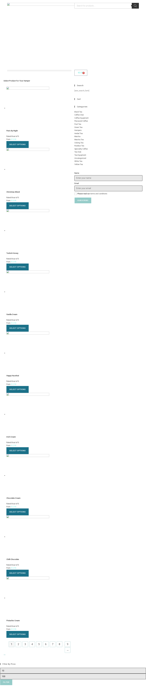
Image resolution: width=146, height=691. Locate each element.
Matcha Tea (79, 140)
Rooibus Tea (79, 146)
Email (76, 183)
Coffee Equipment (81, 118)
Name (76, 173)
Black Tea (78, 112)
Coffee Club (79, 115)
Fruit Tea (77, 124)
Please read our (92, 194)
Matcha (77, 136)
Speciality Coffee (81, 149)
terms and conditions (98, 194)
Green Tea (78, 127)
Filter (6, 682)
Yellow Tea (78, 164)
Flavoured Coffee (81, 121)
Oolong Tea (78, 143)
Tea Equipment (80, 155)
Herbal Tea (78, 133)
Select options (17, 144)
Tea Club (77, 152)
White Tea (78, 161)
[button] (39, 70)
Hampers (78, 130)
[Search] (135, 6)
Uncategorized (80, 158)
